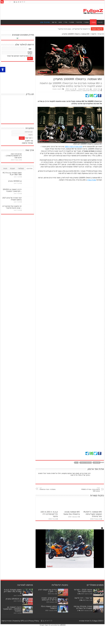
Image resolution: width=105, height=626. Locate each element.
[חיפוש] (2, 1)
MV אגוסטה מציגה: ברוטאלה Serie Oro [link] (71, 513)
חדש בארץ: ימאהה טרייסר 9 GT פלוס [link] (49, 599)
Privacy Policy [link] (34, 621)
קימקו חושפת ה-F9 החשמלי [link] (49, 607)
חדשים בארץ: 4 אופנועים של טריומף (78, 29)
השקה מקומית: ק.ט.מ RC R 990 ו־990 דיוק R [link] (12, 173)
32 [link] (78, 594)
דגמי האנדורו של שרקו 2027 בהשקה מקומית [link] (12, 199)
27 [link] (78, 610)
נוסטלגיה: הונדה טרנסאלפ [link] (47, 488)
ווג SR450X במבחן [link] (15, 181)
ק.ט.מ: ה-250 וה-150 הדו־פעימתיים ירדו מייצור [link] (49, 514)
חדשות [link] (93, 34)
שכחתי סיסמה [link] (27, 143)
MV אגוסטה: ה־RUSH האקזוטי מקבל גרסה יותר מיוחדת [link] (93, 514)
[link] (2, 69)
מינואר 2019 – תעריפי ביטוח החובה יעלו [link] (83, 591)
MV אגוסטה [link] (96, 462)
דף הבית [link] (100, 22)
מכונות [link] (94, 22)
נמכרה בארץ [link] (91, 180)
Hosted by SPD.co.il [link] (20, 621)
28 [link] (80, 600)
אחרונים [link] (29, 168)
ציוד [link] (66, 22)
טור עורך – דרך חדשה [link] (83, 598)
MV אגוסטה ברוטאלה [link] (86, 462)
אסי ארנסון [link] (96, 89)
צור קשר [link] (54, 22)
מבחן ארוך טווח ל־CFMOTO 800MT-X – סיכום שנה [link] (13, 155)
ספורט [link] (72, 22)
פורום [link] (60, 22)
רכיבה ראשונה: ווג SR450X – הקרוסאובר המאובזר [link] (12, 190)
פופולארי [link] (21, 168)
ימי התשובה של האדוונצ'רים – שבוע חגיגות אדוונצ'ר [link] (12, 207)
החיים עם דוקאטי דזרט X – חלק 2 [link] (47, 591)
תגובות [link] (12, 168)
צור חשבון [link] (29, 141)
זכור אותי (28, 138)
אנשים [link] (87, 22)
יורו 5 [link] (76, 462)
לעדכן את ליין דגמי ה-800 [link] (73, 146)
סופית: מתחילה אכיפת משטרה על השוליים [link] (83, 607)
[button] (102, 528)
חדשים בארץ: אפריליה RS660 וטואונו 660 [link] (90, 489)
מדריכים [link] (79, 22)
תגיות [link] (5, 168)
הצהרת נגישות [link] (6, 621)
